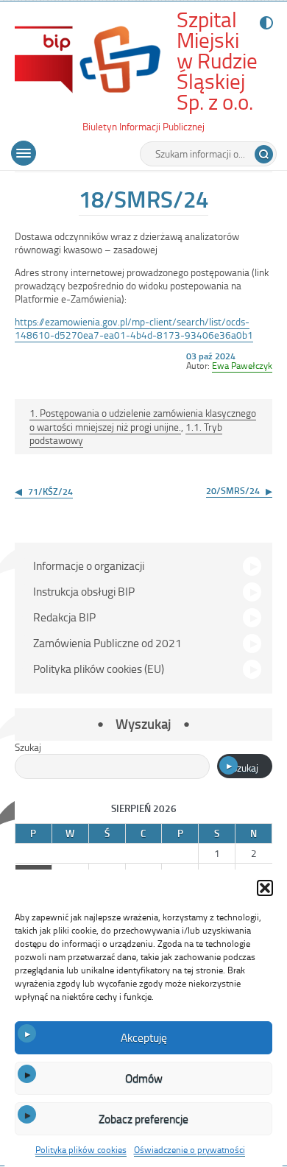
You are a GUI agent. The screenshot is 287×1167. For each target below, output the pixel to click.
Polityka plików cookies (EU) (98, 668)
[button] (265, 888)
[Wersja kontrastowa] (263, 23)
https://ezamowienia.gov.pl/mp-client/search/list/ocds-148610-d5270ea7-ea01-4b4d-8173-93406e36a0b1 (134, 328)
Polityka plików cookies (81, 1149)
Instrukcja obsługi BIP (84, 591)
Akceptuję (144, 1037)
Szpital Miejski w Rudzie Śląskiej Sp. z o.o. (218, 61)
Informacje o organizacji (88, 565)
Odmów (144, 1078)
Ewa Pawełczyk (242, 365)
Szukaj (28, 747)
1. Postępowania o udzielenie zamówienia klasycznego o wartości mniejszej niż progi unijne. (142, 420)
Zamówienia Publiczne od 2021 (107, 643)
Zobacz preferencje (143, 1118)
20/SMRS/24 (233, 490)
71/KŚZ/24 (50, 491)
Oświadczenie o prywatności (189, 1149)
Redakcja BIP (64, 617)
